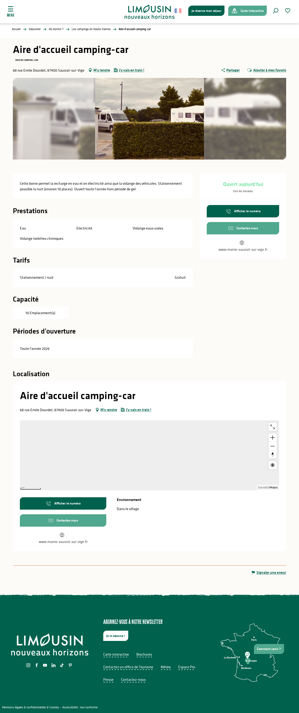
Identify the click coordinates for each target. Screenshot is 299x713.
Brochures (144, 654)
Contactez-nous (133, 679)
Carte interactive (116, 654)
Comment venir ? (269, 649)
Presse (108, 679)
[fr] (178, 10)
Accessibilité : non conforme (80, 707)
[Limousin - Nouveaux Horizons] (149, 11)
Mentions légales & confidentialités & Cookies (30, 707)
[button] (276, 11)
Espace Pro (186, 666)
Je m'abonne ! (115, 635)
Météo (166, 666)
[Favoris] (288, 10)
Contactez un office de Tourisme (128, 666)
